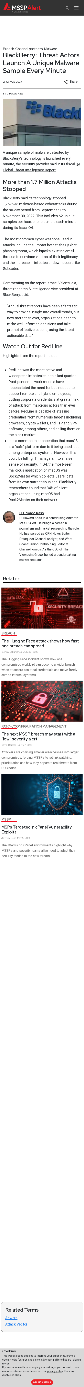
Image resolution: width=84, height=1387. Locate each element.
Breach (8, 48)
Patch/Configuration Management (34, 726)
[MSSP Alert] (22, 8)
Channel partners (29, 48)
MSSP (6, 819)
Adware (11, 1318)
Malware (50, 48)
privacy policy (55, 1371)
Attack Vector (16, 1324)
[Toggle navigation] (76, 7)
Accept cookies (42, 1382)
